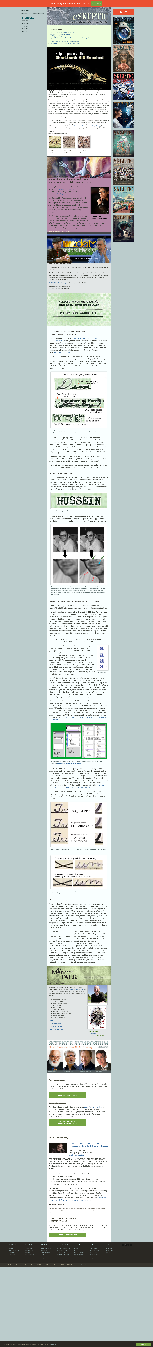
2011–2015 (25, 26)
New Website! (96, 3)
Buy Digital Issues (29, 1256)
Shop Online (109, 1248)
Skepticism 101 (13, 1256)
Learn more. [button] (52, 1344)
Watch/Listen (44, 1250)
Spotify (43, 1254)
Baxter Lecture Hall (76, 1155)
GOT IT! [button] (143, 1344)
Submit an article (29, 1258)
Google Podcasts (45, 1258)
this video (57, 352)
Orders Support (94, 1254)
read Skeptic (25, 10)
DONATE (67, 258)
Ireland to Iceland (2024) (63, 1254)
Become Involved (78, 1254)
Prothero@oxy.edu (78, 126)
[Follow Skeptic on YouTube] (128, 1245)
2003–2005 (25, 31)
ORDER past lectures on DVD (67, 1235)
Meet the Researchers (79, 1252)
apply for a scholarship (93, 1107)
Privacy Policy (84, 1264)
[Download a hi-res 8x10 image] (97, 1017)
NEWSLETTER (76, 258)
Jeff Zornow (93, 1033)
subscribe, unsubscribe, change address (32, 13)
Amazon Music (45, 1256)
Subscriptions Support (96, 1256)
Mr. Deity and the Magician (57, 36)
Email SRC (76, 1258)
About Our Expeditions (63, 1248)
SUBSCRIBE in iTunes (55, 1026)
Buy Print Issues (29, 1254)
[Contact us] (131, 1245)
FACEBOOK (86, 258)
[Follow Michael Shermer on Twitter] (126, 1245)
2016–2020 (25, 23)
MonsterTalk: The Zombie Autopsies (59, 40)
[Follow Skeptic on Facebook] (123, 1245)
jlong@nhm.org (96, 126)
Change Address (94, 1258)
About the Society (14, 1250)
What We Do (12, 1252)
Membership (12, 1254)
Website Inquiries (94, 1252)
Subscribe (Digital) (30, 1252)
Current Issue (28, 1248)
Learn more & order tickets (67, 1095)
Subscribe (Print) (29, 1250)
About (75, 1250)
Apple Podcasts (45, 1252)
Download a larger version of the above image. (69, 763)
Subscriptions (109, 1250)
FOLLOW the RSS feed (56, 1029)
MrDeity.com (95, 258)
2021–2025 (25, 21)
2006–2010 (25, 29)
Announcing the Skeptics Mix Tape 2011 (60, 34)
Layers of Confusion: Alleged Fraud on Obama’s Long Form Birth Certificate (69, 38)
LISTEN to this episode (56, 1021)
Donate (123, 12)
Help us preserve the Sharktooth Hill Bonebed (62, 32)
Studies (76, 1248)
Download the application (67, 1122)
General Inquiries (94, 1250)
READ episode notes (55, 1023)
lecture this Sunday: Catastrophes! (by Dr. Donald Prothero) (65, 43)
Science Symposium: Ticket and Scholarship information (64, 41)
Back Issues (109, 1252)
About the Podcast (46, 1248)
